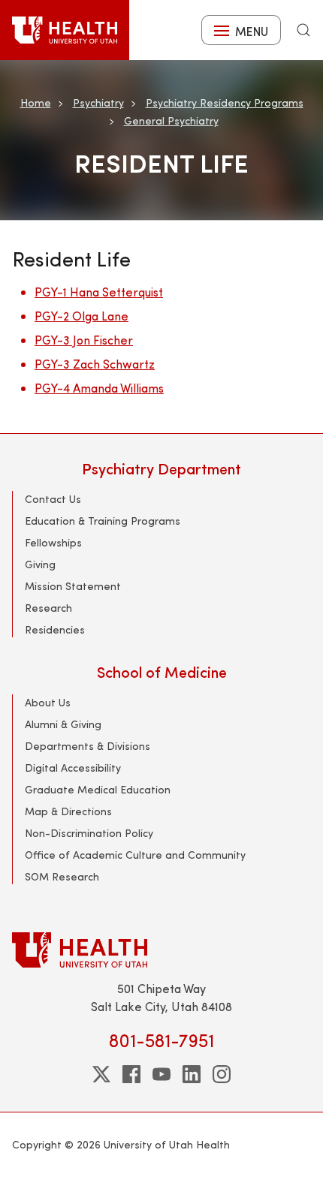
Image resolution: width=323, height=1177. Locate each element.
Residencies (55, 629)
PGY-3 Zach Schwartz (95, 364)
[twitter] (101, 1074)
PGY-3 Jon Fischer (84, 340)
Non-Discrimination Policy (89, 833)
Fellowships (53, 542)
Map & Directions (68, 811)
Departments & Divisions (87, 746)
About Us (48, 702)
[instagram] (222, 1074)
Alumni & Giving (63, 724)
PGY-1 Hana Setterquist (99, 292)
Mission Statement (73, 586)
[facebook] (131, 1074)
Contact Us (53, 499)
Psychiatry (98, 102)
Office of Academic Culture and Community (135, 854)
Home (35, 102)
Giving (40, 564)
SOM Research (62, 876)
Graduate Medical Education (98, 789)
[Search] (303, 30)
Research (48, 608)
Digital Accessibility (73, 767)
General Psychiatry (171, 120)
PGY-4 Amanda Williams (99, 388)
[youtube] (161, 1074)
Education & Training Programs (102, 520)
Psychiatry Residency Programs (224, 102)
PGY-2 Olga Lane (81, 316)
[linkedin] (192, 1074)
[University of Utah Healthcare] (161, 950)
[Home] (64, 30)
